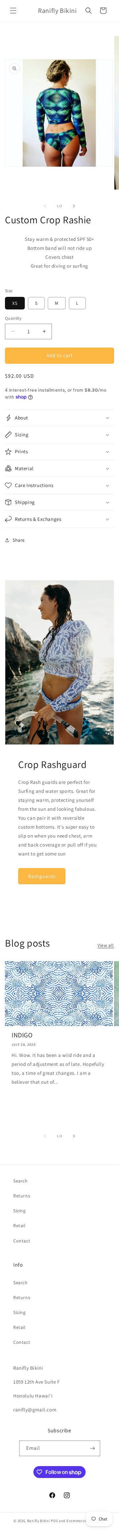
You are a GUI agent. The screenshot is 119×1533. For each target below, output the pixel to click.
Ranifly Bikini (38, 1520)
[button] (13, 10)
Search (20, 1181)
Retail (19, 1226)
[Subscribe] (92, 1448)
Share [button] (19, 540)
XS (15, 303)
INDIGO (22, 1035)
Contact (21, 1241)
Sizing (19, 1211)
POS (54, 1520)
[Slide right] (74, 206)
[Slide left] (45, 206)
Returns (21, 1196)
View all (106, 945)
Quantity (13, 318)
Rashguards (42, 876)
